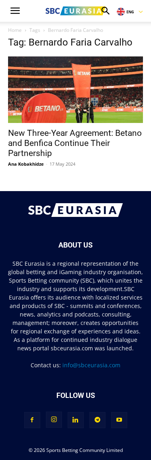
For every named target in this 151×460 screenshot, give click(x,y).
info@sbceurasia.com (91, 365)
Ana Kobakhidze (26, 164)
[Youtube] (119, 420)
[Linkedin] (76, 420)
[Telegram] (97, 420)
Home (15, 30)
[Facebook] (32, 420)
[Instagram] (54, 420)
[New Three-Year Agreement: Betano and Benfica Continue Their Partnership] (75, 89)
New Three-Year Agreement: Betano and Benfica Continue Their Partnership (75, 143)
